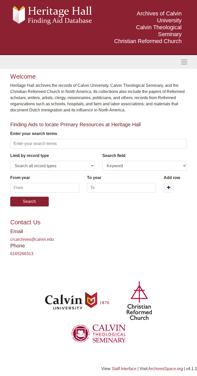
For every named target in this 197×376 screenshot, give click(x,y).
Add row (172, 177)
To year (94, 177)
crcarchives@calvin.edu (32, 239)
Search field (113, 155)
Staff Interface (124, 369)
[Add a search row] (169, 188)
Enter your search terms (33, 133)
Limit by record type (29, 155)
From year (20, 177)
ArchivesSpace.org (165, 369)
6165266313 (21, 254)
